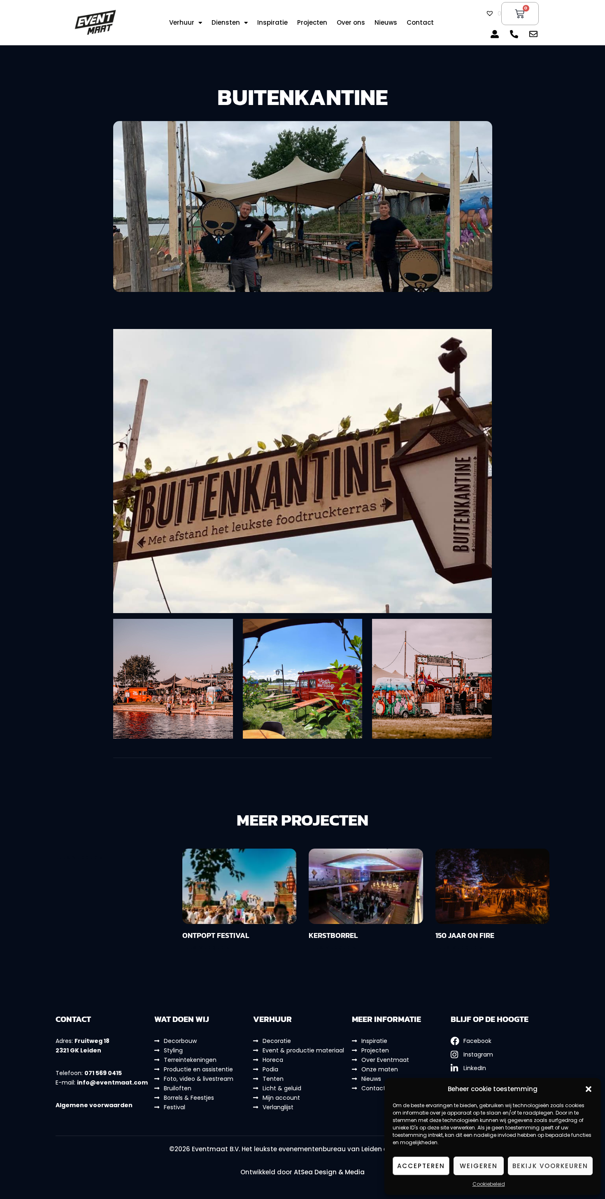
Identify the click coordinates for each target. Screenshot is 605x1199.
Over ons (351, 22)
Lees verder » (79, 857)
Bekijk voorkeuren (550, 1166)
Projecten (312, 22)
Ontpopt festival (215, 935)
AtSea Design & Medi (327, 1172)
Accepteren (421, 1166)
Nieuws (386, 22)
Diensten (226, 22)
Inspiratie (272, 22)
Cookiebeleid (488, 1183)
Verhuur (181, 22)
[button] (588, 1089)
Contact (420, 22)
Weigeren (479, 1166)
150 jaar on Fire (464, 935)
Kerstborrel (333, 935)
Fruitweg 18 (91, 1041)
